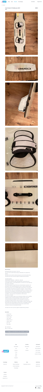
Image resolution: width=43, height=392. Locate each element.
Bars (12, 1)
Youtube (5, 374)
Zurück (4, 5)
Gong (16, 354)
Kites (9, 1)
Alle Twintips (38, 350)
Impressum (38, 364)
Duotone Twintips (38, 354)
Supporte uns (5, 378)
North (16, 355)
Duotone (16, 350)
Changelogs (16, 367)
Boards (15, 1)
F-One (16, 352)
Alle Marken (16, 346)
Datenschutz (38, 366)
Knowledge (20, 1)
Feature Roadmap (16, 364)
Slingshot (16, 357)
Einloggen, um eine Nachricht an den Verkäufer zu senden (17, 331)
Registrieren (39, 1)
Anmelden (33, 1)
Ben (39, 388)
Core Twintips (38, 352)
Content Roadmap (16, 366)
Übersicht (5, 364)
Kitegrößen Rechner (27, 364)
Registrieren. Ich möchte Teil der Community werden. (17, 334)
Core (16, 348)
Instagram (5, 376)
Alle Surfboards (38, 348)
